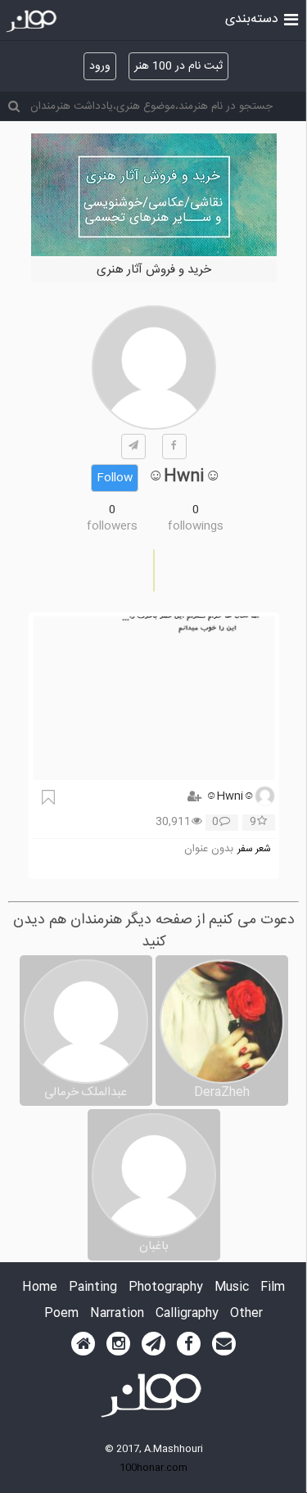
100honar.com (153, 1467)
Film (272, 1288)
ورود (100, 66)
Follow (115, 478)
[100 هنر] (33, 21)
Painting (93, 1288)
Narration (117, 1314)
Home (39, 1288)
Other (246, 1314)
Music (231, 1288)
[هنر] (291, 18)
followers (112, 526)
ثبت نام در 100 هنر (178, 66)
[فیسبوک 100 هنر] (189, 1344)
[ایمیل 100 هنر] (224, 1344)
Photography (166, 1288)
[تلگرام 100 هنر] (153, 1344)
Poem (61, 1314)
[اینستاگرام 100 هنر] (118, 1344)
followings (195, 526)
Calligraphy (187, 1314)
